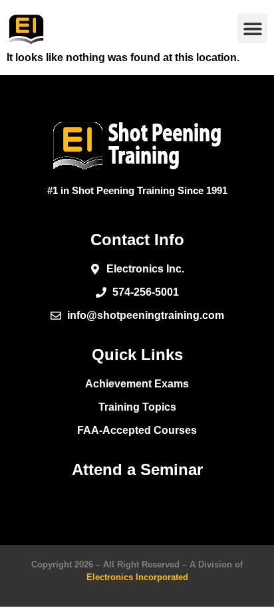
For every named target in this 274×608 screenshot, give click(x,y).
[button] (252, 28)
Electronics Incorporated (137, 577)
